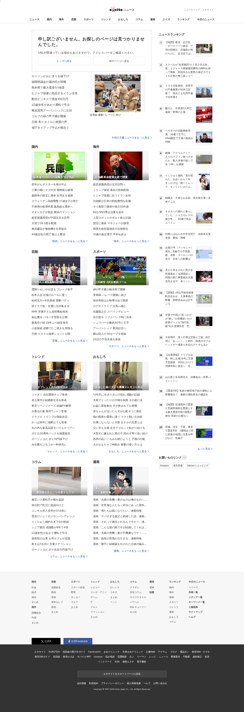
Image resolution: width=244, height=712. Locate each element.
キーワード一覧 (197, 602)
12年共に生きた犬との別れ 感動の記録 (116, 394)
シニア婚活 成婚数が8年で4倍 (50, 527)
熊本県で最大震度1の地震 (48, 87)
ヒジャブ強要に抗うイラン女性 (112, 195)
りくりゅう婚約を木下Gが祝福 (50, 521)
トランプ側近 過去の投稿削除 (111, 190)
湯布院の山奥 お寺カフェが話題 (51, 538)
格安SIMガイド (42, 656)
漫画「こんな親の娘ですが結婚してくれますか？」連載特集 (121, 527)
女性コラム (135, 592)
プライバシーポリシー (112, 683)
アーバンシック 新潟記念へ (109, 328)
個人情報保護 (134, 683)
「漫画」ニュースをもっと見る (129, 550)
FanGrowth (94, 651)
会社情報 (81, 683)
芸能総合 (56, 587)
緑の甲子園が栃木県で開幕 (109, 289)
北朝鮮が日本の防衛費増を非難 (112, 201)
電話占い (184, 651)
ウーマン (141, 656)
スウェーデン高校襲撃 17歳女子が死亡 (55, 201)
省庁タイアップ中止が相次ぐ (50, 127)
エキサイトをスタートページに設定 (122, 673)
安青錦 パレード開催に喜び (109, 295)
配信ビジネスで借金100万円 (50, 99)
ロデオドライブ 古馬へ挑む (109, 306)
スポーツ (89, 19)
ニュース (34, 19)
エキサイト (208, 9)
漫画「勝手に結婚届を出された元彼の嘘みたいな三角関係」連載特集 (121, 544)
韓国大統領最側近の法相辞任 (110, 228)
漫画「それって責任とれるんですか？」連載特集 (121, 521)
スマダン (134, 587)
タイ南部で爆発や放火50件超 (111, 206)
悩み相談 (109, 656)
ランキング (183, 19)
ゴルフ (74, 602)
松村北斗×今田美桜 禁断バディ (50, 300)
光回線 (56, 656)
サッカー (75, 597)
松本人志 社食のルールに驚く (50, 295)
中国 (34, 617)
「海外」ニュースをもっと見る (129, 241)
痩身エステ (128, 661)
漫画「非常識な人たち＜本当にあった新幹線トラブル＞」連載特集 (121, 505)
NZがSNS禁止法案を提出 (108, 212)
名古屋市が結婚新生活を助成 (49, 400)
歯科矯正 (197, 656)
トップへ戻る (64, 60)
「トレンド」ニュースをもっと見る (65, 451)
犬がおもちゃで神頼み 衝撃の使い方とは (117, 444)
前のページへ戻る (119, 60)
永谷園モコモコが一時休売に (49, 444)
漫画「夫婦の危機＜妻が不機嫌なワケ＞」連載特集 (121, 533)
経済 (34, 592)
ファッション (97, 611)
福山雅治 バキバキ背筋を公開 (50, 317)
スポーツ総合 (78, 587)
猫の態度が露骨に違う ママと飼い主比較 (117, 416)
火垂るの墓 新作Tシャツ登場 (49, 411)
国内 (49, 19)
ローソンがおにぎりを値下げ (50, 76)
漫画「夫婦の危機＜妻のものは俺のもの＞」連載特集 (121, 499)
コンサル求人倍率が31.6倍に (49, 510)
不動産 (186, 656)
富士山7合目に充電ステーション (51, 544)
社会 (34, 587)
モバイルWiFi (84, 656)
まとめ (35, 602)
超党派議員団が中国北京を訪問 (50, 217)
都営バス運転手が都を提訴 (48, 499)
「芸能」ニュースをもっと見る (67, 340)
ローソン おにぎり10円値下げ (50, 439)
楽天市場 (178, 465)
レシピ (152, 656)
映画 (53, 592)
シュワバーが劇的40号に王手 (111, 322)
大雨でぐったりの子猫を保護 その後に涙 (117, 400)
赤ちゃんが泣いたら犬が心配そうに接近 (117, 411)
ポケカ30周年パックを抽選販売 (51, 433)
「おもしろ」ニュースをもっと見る (126, 451)
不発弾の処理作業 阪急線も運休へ (52, 206)
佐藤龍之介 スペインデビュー (111, 311)
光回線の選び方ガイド (74, 651)
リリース (193, 587)
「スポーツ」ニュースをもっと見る (126, 346)
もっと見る (204, 448)
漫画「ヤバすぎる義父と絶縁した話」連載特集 (121, 516)
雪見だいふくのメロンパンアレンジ (53, 516)
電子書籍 (141, 661)
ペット (113, 602)
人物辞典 (193, 607)
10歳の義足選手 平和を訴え (109, 234)
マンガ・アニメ (99, 592)
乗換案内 (175, 656)
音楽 (53, 597)
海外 (61, 19)
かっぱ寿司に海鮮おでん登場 (49, 422)
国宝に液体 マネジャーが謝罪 (111, 223)
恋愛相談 (122, 656)
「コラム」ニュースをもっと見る (66, 556)
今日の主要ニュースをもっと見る (131, 137)
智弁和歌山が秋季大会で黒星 (110, 300)
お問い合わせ (160, 683)
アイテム (162, 651)
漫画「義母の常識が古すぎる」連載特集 (117, 538)
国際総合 (36, 612)
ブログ (173, 651)
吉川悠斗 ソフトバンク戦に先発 (112, 317)
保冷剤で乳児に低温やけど (48, 505)
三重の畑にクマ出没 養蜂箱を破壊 (52, 190)
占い (132, 656)
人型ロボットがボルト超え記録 (112, 217)
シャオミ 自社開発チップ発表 (50, 394)
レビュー (95, 587)
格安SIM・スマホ (201, 651)
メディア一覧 (196, 597)
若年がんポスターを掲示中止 (49, 184)
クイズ (166, 19)
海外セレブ (57, 602)
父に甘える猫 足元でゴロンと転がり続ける (119, 428)
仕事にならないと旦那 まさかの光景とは (117, 422)
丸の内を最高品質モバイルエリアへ (53, 428)
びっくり (114, 587)
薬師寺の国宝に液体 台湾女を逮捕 (52, 195)
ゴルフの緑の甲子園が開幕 (49, 116)
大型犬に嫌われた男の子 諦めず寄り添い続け (120, 433)
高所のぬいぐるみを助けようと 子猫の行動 (119, 439)
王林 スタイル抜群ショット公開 (51, 333)
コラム (139, 19)
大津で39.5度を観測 (44, 223)
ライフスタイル (138, 597)
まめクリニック (111, 651)
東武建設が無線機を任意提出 (49, 228)
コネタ (113, 592)
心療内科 (150, 651)
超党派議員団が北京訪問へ (109, 184)
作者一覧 (193, 592)
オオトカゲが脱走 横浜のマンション (54, 212)
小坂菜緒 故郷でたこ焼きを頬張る (52, 328)
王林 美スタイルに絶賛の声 (49, 122)
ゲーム (94, 597)
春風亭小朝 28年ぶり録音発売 (50, 322)
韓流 (53, 607)
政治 (34, 597)
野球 (73, 592)
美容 (207, 656)
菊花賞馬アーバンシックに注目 (52, 110)
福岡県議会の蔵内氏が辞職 (49, 82)
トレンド (106, 19)
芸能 (73, 19)
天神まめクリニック (132, 651)
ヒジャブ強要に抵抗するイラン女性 (55, 93)
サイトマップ (196, 611)
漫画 (152, 19)
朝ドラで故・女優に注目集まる (50, 306)
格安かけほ (68, 656)
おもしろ (123, 19)
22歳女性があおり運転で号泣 (51, 104)
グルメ (94, 607)
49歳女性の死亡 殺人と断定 (49, 234)
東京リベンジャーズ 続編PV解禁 (51, 405)
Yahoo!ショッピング (197, 465)
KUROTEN (54, 651)
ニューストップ (192, 9)
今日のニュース (206, 19)
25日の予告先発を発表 (107, 339)
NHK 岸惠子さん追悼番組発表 (50, 311)
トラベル (134, 602)
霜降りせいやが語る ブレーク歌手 (52, 289)
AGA (117, 661)
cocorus (98, 656)
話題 (152, 592)
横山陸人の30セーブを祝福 (109, 333)
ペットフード (105, 661)
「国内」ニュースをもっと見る (67, 241)
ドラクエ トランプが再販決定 (50, 416)
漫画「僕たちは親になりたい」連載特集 (117, 510)
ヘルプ (192, 616)
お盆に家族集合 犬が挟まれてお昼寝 (115, 405)
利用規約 (93, 683)
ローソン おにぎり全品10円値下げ (52, 549)
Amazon (164, 465)
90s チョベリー (138, 607)
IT (92, 602)
